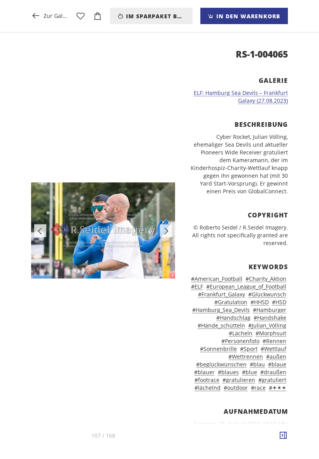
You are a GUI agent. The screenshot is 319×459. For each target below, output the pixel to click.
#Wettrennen (245, 356)
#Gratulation (230, 302)
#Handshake (270, 317)
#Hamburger (269, 310)
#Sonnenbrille (218, 348)
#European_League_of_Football (246, 286)
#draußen (273, 372)
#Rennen (274, 341)
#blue (249, 372)
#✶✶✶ (277, 387)
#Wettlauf (273, 348)
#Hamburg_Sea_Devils (221, 310)
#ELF (197, 286)
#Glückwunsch (267, 294)
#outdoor (236, 387)
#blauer (204, 372)
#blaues (228, 372)
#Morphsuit (271, 333)
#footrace (207, 380)
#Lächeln (240, 333)
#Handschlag (233, 317)
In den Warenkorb (247, 16)
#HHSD (260, 302)
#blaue (277, 364)
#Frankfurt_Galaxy (221, 294)
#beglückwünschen (221, 364)
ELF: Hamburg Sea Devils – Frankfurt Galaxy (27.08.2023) (241, 96)
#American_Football (216, 278)
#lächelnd (208, 387)
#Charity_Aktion (265, 278)
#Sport (249, 348)
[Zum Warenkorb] (97, 16)
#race (258, 387)
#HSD (279, 302)
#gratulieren (239, 380)
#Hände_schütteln (221, 325)
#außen (276, 356)
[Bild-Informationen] (283, 435)
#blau (257, 364)
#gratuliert (272, 380)
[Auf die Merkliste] (80, 16)
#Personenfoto (240, 341)
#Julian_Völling (267, 325)
